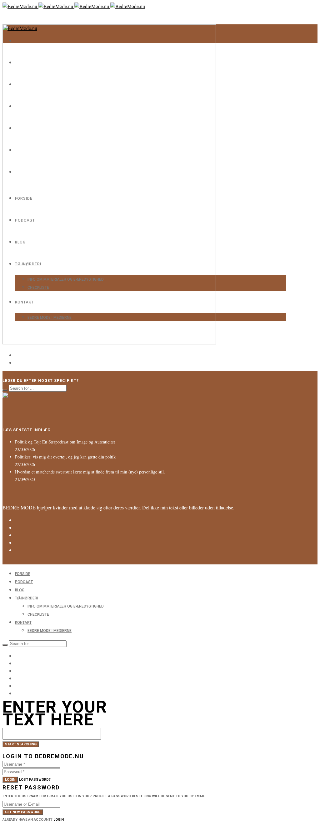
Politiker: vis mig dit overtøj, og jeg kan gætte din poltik (65, 457)
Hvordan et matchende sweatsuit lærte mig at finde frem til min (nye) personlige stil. (90, 472)
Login (10, 780)
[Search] (5, 390)
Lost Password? (35, 780)
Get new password (23, 812)
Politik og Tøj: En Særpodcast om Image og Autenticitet (65, 442)
